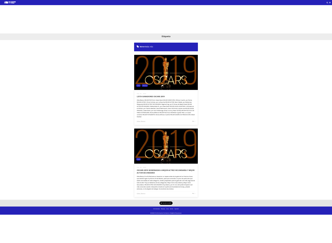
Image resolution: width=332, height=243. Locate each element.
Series (171, 209)
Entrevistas (156, 209)
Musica (145, 85)
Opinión (176, 209)
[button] (330, 2)
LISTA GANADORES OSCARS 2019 (151, 96)
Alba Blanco (141, 121)
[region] (166, 19)
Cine (138, 85)
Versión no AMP (166, 203)
